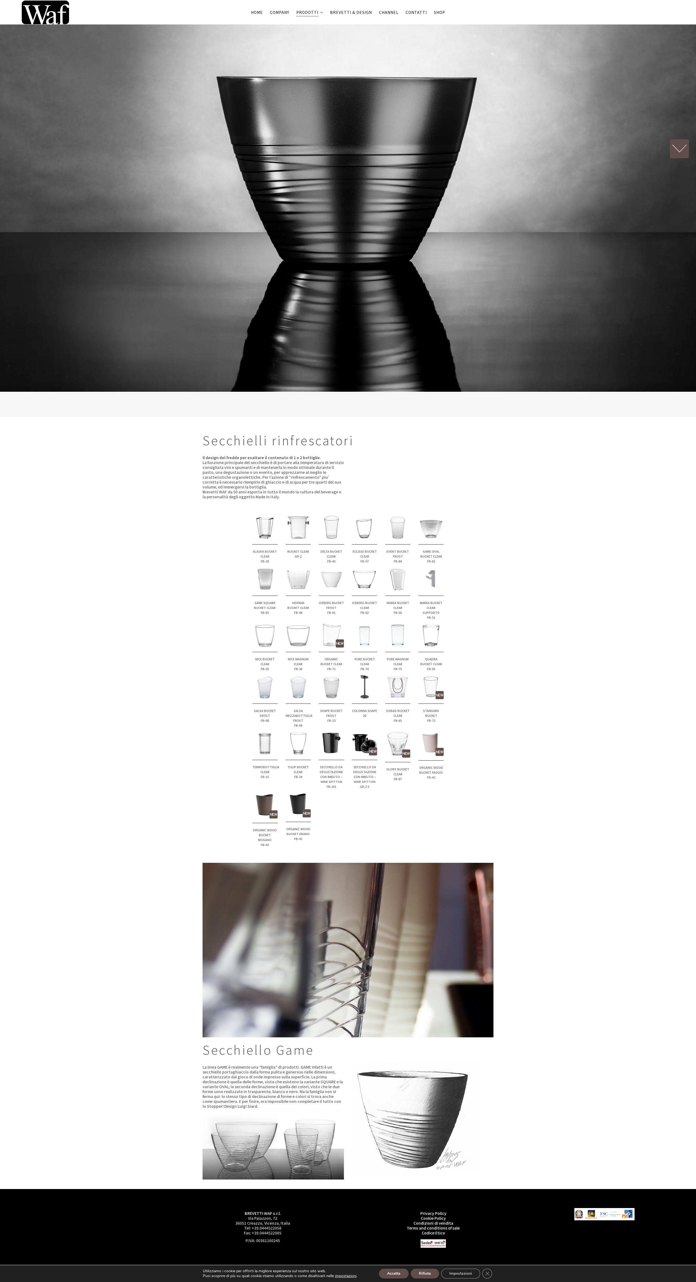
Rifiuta (425, 1273)
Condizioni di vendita (433, 1223)
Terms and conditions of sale (433, 1228)
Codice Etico (433, 1233)
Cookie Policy (433, 1218)
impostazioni (345, 1276)
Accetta (393, 1273)
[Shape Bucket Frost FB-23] (331, 686)
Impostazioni (460, 1273)
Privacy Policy (433, 1213)
